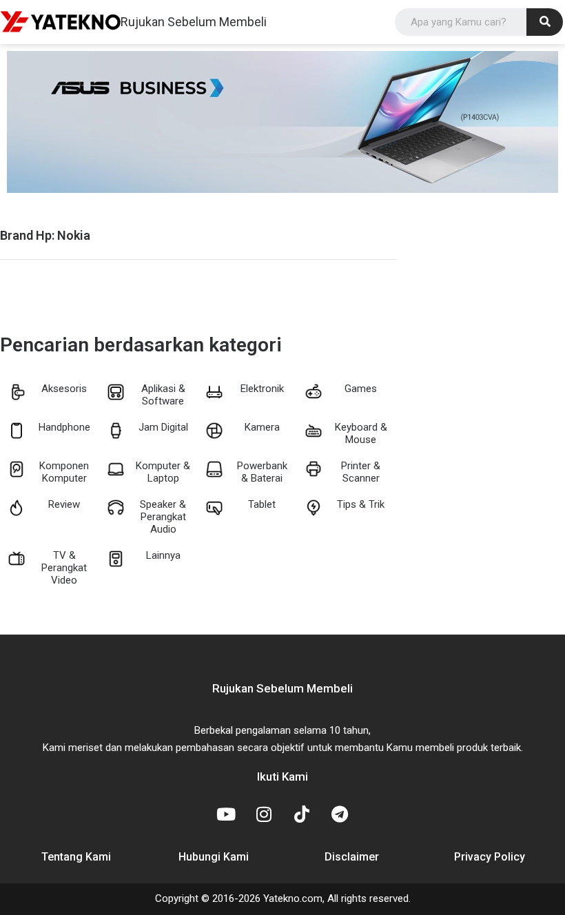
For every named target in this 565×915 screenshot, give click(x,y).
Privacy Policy (489, 856)
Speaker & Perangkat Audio (163, 516)
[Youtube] (226, 813)
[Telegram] (339, 813)
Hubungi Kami (213, 856)
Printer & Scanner (360, 472)
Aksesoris (64, 388)
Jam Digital (163, 427)
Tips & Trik (360, 504)
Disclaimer (352, 856)
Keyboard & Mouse (361, 433)
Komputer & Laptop (163, 472)
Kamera (262, 427)
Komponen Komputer (64, 472)
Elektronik (262, 388)
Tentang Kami (76, 856)
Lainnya (163, 555)
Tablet (262, 504)
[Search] (544, 22)
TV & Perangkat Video (64, 567)
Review (64, 504)
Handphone (64, 427)
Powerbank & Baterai (262, 472)
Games (361, 388)
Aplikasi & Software (163, 394)
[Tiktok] (302, 813)
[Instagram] (264, 813)
